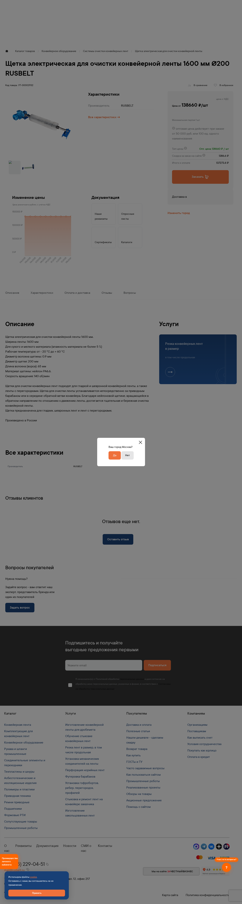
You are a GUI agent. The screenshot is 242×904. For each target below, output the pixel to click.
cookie (33, 877)
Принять (36, 893)
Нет (127, 455)
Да (114, 455)
